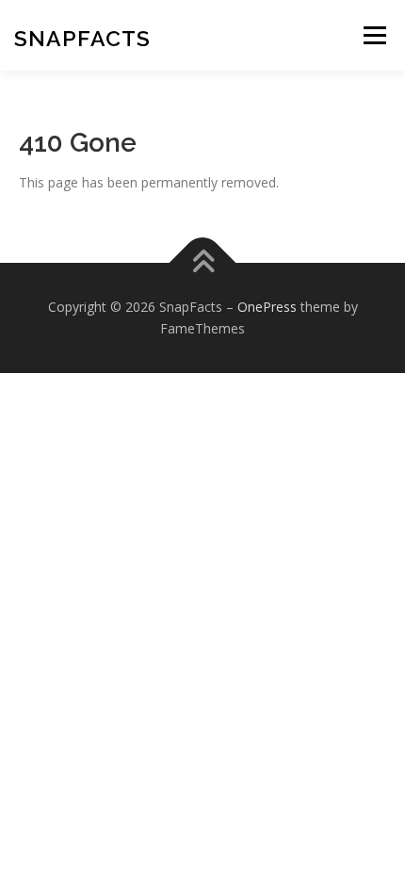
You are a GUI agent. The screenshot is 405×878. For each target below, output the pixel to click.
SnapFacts (82, 38)
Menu (374, 35)
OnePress (267, 307)
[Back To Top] (203, 262)
